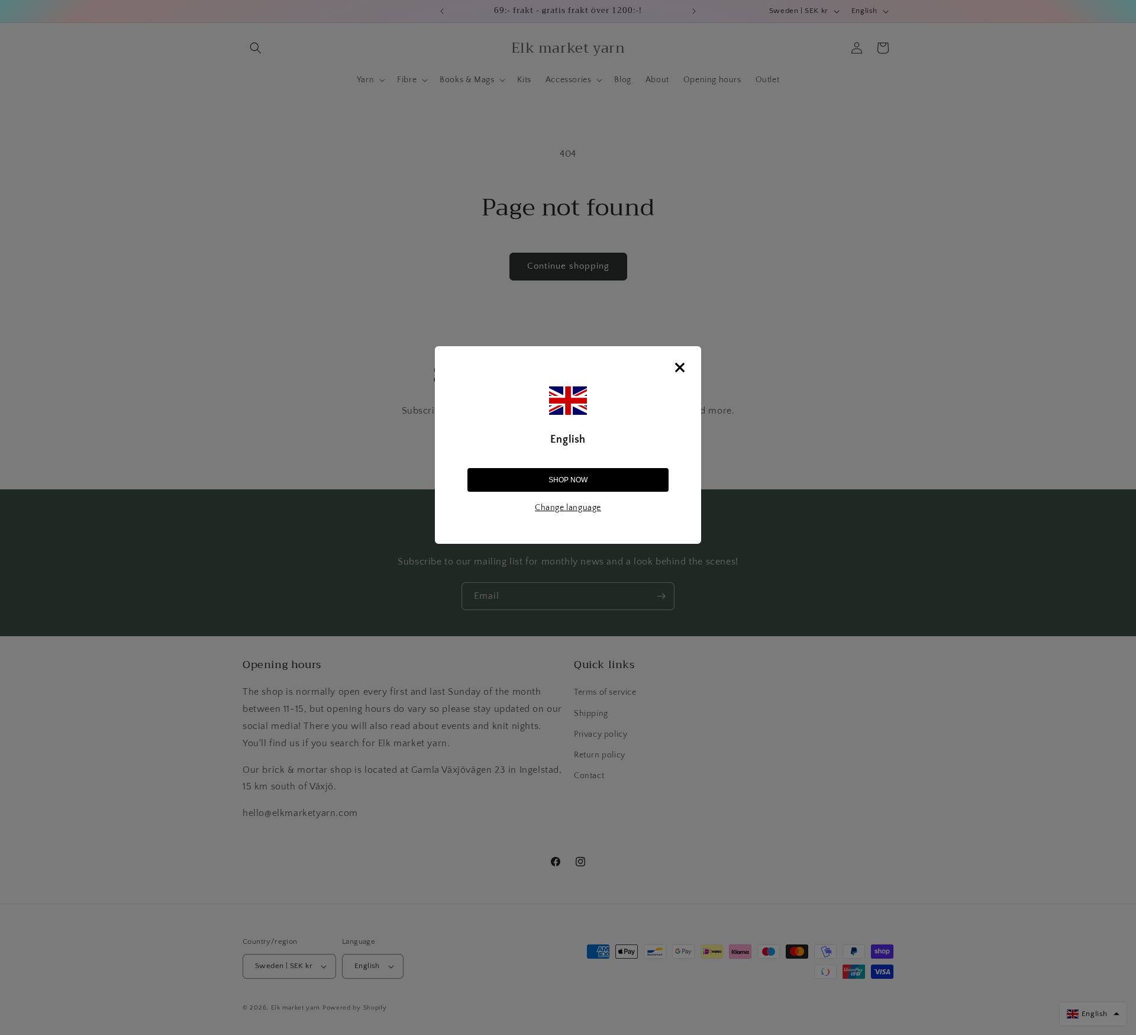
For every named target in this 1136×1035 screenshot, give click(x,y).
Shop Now (568, 480)
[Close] (680, 367)
